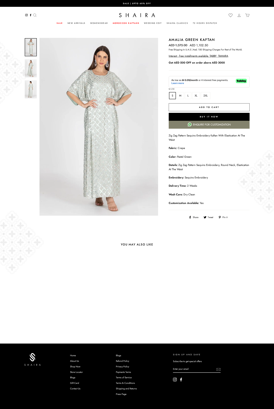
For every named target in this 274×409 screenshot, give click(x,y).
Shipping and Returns (126, 388)
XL (196, 95)
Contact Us (75, 388)
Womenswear (99, 23)
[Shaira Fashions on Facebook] (181, 379)
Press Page (121, 394)
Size (172, 88)
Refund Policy (122, 361)
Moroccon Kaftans (126, 23)
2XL (205, 95)
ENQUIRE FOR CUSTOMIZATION (212, 124)
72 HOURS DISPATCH (205, 23)
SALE (60, 23)
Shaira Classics (177, 23)
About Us (74, 361)
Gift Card (74, 383)
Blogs (72, 377)
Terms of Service (124, 377)
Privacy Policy (122, 366)
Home (73, 355)
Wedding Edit (153, 23)
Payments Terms (123, 372)
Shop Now (75, 366)
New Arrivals (76, 23)
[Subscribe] (218, 369)
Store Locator (76, 372)
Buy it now (209, 116)
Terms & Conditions (125, 383)
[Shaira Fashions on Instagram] (175, 379)
